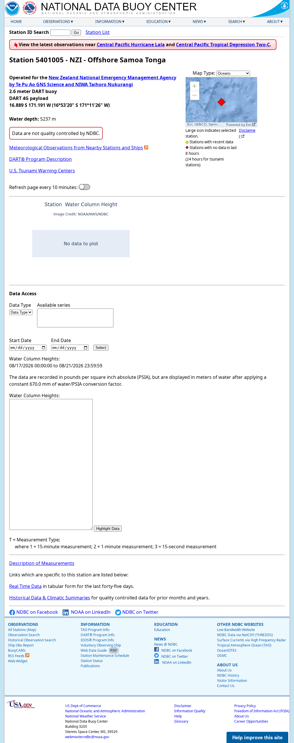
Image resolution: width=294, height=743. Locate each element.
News (198, 21)
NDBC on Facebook (36, 612)
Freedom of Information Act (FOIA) (261, 711)
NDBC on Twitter (139, 612)
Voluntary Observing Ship (101, 645)
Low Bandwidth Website (236, 629)
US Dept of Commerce (83, 705)
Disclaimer (183, 705)
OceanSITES (227, 650)
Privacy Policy (245, 705)
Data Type (20, 305)
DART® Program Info (98, 634)
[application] (221, 102)
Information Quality (189, 711)
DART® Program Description (40, 159)
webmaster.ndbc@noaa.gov (87, 736)
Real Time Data (25, 586)
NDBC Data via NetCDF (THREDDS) (245, 634)
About (273, 21)
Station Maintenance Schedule (105, 655)
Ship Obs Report (21, 645)
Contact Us (226, 685)
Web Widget (17, 661)
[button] (194, 86)
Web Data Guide (94, 650)
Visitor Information (232, 680)
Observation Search (24, 634)
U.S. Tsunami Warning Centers (42, 170)
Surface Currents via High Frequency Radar (251, 640)
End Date (61, 340)
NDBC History (228, 675)
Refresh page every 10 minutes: (43, 187)
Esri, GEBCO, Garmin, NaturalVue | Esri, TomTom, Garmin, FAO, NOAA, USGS (206, 124)
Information (108, 21)
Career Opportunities (251, 721)
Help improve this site (257, 737)
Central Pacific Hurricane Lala (131, 44)
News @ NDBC (166, 644)
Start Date (20, 340)
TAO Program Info (95, 629)
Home (16, 21)
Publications (90, 665)
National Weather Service (85, 716)
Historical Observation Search (32, 640)
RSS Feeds (16, 655)
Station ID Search (29, 32)
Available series (53, 305)
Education (157, 21)
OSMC (222, 655)
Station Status (92, 660)
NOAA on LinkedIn (90, 612)
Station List (98, 32)
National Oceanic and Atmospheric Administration (105, 711)
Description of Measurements (41, 563)
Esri (249, 125)
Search (235, 21)
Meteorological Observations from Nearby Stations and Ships (76, 147)
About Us (224, 670)
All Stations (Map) (22, 629)
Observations (56, 21)
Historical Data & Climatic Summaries (49, 598)
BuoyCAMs (17, 650)
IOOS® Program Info (97, 640)
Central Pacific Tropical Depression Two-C (223, 44)
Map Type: (204, 73)
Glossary (181, 721)
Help (178, 716)
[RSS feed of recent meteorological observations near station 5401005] (146, 147)
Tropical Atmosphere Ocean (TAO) (244, 645)
